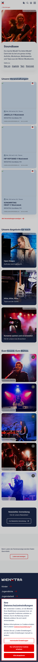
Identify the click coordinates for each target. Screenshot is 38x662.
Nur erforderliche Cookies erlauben (19, 648)
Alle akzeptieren (19, 655)
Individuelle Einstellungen (19, 641)
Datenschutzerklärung (22, 627)
